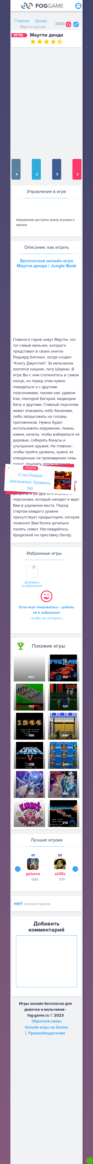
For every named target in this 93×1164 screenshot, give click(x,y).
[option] (32, 867)
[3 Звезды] (46, 41)
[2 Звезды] (39, 41)
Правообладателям (46, 1033)
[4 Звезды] (53, 41)
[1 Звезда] (33, 41)
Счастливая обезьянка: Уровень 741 (30, 481)
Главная (21, 21)
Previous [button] (18, 869)
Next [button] (75, 869)
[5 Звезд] (60, 41)
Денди (41, 21)
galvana (33, 873)
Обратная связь (47, 1021)
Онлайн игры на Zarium (46, 1027)
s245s (60, 873)
